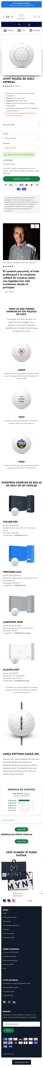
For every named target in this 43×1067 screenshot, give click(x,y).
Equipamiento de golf (10, 987)
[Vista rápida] (30, 888)
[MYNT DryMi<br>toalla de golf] (17, 875)
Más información (9, 125)
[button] (8, 86)
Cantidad (6, 143)
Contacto (6, 929)
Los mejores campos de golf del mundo (16, 983)
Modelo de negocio (9, 956)
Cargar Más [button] (21, 829)
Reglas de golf (8, 995)
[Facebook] (4, 1002)
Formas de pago (8, 937)
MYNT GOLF (11, 1054)
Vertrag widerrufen (21, 1062)
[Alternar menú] (3, 16)
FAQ (4, 968)
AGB (4, 913)
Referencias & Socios (10, 960)
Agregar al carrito (21, 178)
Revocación (7, 921)
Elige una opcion (10, 138)
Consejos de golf (9, 991)
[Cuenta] (35, 16)
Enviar (8, 1030)
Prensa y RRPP (8, 964)
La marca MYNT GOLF (11, 952)
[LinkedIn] (14, 1002)
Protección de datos (10, 917)
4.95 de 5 (27, 794)
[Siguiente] (37, 226)
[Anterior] (33, 226)
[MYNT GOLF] (21, 16)
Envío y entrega (8, 933)
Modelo (5, 134)
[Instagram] (9, 1002)
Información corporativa (11, 925)
